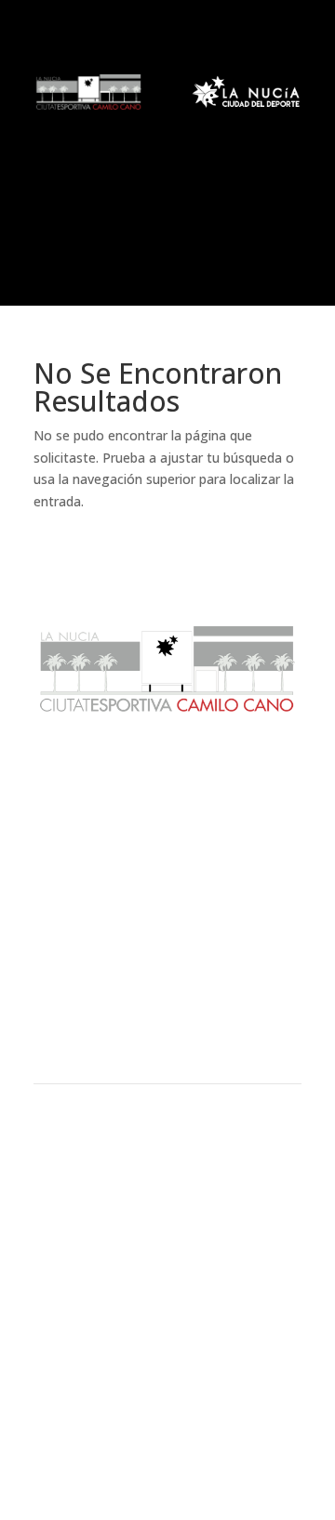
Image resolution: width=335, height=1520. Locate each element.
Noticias (168, 833)
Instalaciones (167, 981)
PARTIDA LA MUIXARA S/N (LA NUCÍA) (168, 1225)
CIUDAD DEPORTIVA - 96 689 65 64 (167, 1203)
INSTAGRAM (167, 1433)
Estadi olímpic (168, 906)
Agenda (167, 864)
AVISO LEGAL (168, 1285)
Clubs (168, 949)
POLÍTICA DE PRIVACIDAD (167, 1329)
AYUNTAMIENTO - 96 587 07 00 (167, 1181)
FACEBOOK (168, 1390)
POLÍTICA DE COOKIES (168, 1307)
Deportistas (167, 1043)
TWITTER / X (168, 1411)
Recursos (168, 1011)
